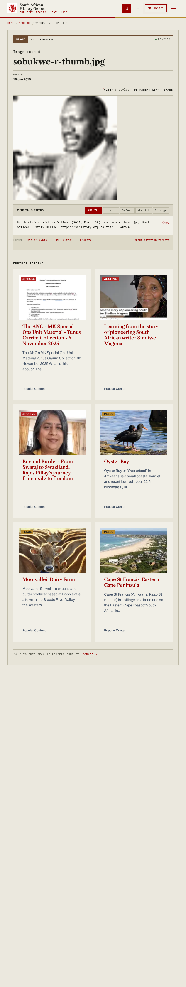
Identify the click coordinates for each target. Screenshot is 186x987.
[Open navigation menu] (174, 8)
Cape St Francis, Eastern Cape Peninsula (131, 582)
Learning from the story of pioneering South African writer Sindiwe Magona (131, 335)
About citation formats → (154, 239)
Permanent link (146, 89)
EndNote (86, 239)
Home (10, 23)
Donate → (90, 654)
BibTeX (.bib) (38, 239)
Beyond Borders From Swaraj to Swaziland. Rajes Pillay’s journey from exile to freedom (47, 470)
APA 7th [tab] (93, 210)
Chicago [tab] (161, 210)
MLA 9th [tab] (143, 210)
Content (25, 23)
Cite (116, 89)
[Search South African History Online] (126, 8)
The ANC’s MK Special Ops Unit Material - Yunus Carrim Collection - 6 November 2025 (51, 335)
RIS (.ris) (64, 239)
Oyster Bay (116, 461)
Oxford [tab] (127, 210)
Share (168, 89)
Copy (165, 222)
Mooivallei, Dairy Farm (48, 579)
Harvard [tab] (111, 210)
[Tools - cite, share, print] (138, 8)
